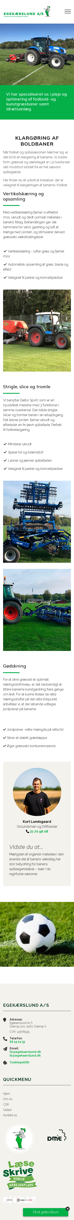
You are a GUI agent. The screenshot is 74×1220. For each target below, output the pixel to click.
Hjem (6, 1093)
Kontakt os (10, 1115)
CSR (6, 1104)
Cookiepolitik (19, 1062)
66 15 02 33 (17, 1041)
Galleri (7, 1109)
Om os (7, 1099)
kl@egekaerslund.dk (25, 1055)
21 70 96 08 (39, 831)
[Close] (68, 1209)
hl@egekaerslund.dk (25, 1051)
